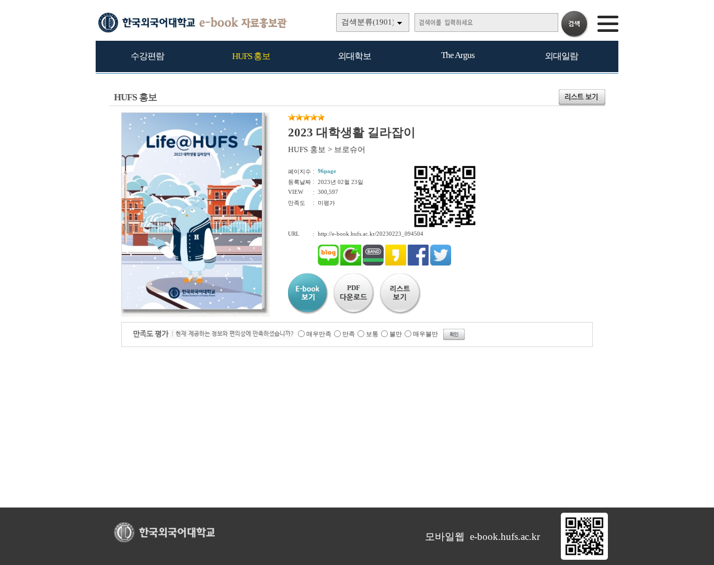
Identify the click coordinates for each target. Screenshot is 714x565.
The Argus (458, 55)
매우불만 (425, 334)
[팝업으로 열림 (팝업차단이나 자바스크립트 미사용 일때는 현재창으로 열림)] (191, 307)
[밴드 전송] (373, 263)
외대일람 (561, 56)
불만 (395, 334)
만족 (348, 334)
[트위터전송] (440, 263)
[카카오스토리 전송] (395, 263)
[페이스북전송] (418, 263)
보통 (372, 334)
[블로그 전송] (328, 263)
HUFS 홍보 (251, 56)
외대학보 (354, 56)
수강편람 (147, 56)
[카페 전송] (350, 263)
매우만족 (318, 334)
